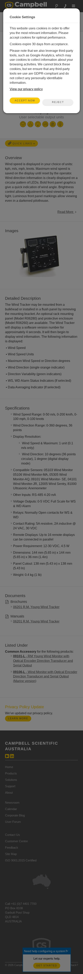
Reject (58, 102)
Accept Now (25, 100)
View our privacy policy (26, 89)
